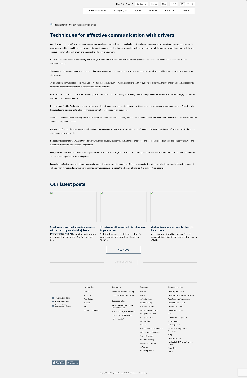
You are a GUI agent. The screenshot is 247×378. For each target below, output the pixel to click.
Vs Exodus (143, 325)
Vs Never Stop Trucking (148, 343)
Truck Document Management (179, 299)
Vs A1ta (142, 295)
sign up (138, 10)
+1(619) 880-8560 (62, 301)
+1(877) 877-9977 (123, 4)
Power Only (172, 348)
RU (188, 4)
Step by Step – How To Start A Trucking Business (122, 306)
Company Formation (175, 310)
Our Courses (141, 4)
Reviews (87, 303)
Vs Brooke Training (147, 306)
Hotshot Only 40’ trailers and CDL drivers (180, 343)
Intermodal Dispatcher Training (123, 295)
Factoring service (174, 325)
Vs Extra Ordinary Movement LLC (152, 328)
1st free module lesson (97, 10)
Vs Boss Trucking (146, 303)
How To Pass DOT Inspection (122, 315)
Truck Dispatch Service (176, 292)
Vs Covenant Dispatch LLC (149, 310)
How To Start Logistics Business (123, 311)
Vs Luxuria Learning (147, 340)
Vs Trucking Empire (147, 351)
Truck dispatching (174, 338)
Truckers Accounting (175, 306)
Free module (88, 299)
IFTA (169, 314)
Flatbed (170, 352)
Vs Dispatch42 (145, 321)
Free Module (169, 10)
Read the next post (123, 262)
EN (182, 4)
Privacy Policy (143, 373)
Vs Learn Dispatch (146, 336)
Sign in (173, 4)
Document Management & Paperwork (177, 329)
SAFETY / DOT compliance (177, 317)
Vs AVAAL (143, 292)
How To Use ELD (118, 319)
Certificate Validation (91, 310)
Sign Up (154, 4)
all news (123, 249)
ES (192, 4)
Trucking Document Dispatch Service (181, 295)
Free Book (87, 292)
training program (120, 10)
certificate (153, 10)
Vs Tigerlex (144, 347)
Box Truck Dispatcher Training (123, 292)
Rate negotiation (174, 321)
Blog (164, 4)
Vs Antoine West (146, 299)
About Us (186, 10)
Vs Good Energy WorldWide (150, 332)
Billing (170, 335)
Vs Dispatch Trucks (146, 317)
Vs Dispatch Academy (148, 314)
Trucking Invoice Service (176, 303)
